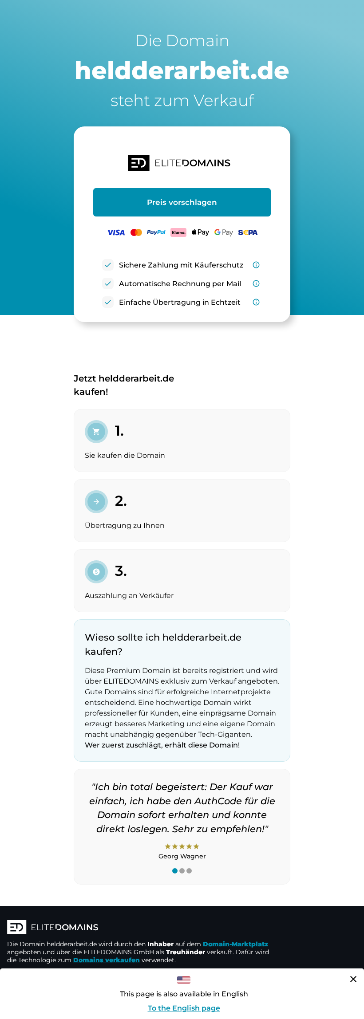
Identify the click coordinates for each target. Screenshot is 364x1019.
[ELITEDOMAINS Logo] (140, 928)
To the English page (184, 1008)
